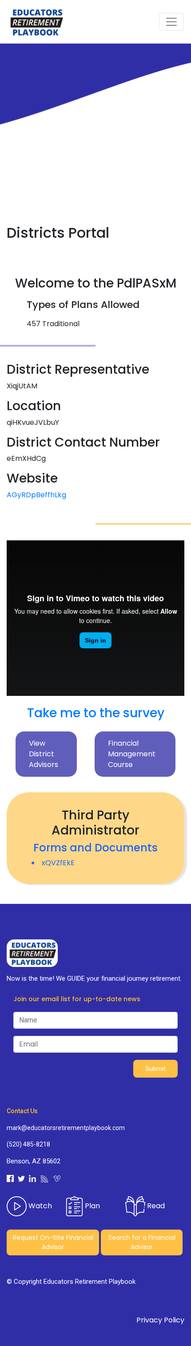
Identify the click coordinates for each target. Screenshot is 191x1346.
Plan (91, 1206)
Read (155, 1206)
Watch (39, 1206)
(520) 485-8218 (28, 1144)
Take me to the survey (95, 713)
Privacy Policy (160, 1320)
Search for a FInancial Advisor (141, 1242)
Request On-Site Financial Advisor (53, 1242)
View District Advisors (43, 754)
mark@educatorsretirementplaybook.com (66, 1127)
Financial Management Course (131, 754)
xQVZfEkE (58, 863)
